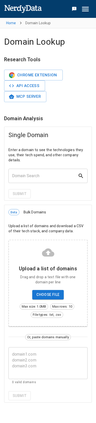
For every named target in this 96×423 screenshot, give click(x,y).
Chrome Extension (37, 75)
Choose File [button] (47, 295)
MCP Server (28, 96)
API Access (27, 85)
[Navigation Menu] (85, 9)
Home (11, 23)
